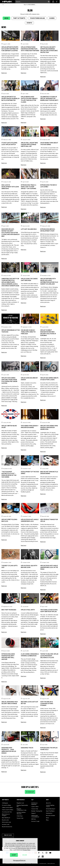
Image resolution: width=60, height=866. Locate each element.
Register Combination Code (21, 809)
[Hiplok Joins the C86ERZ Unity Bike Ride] (30, 267)
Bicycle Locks (5, 820)
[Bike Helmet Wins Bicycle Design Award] (49, 460)
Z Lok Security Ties (7, 812)
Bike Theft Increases (8, 610)
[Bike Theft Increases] (10, 598)
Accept (14, 855)
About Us (48, 803)
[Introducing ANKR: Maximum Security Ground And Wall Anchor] (10, 642)
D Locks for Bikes (6, 805)
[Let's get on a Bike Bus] (30, 218)
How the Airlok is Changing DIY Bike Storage (46, 703)
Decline (24, 855)
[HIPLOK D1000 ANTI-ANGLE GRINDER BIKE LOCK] (30, 508)
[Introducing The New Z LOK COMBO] (49, 173)
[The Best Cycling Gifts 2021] (10, 554)
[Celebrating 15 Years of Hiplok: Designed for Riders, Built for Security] (49, 85)
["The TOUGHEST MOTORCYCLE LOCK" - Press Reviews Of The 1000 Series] (10, 460)
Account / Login (35, 821)
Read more (4, 73)
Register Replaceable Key (22, 806)
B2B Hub (33, 819)
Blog (47, 820)
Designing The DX (27, 748)
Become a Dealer (50, 815)
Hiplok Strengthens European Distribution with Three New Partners (30, 48)
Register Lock (20, 803)
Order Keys (20, 816)
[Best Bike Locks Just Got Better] (30, 690)
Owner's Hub (20, 818)
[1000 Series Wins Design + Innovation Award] (30, 414)
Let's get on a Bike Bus (29, 229)
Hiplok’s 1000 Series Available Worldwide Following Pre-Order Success (9, 380)
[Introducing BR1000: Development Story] (49, 218)
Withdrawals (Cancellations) (35, 816)
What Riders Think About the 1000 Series (49, 143)
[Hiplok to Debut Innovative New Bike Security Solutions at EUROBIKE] (49, 319)
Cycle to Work (34, 806)
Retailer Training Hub (36, 811)
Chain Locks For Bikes (7, 809)
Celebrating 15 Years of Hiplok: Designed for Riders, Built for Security (49, 98)
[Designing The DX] (30, 736)
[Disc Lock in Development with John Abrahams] (10, 173)
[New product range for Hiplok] (49, 508)
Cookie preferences (51, 863)
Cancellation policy (42, 863)
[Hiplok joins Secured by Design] (30, 366)
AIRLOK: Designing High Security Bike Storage (9, 702)
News (47, 817)
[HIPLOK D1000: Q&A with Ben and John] (30, 554)
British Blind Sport (50, 808)
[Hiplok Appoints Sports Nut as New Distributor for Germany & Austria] (10, 36)
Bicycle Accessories (7, 826)
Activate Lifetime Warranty (21, 813)
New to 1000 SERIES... (30, 4)
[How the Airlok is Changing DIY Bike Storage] (49, 690)
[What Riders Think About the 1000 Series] (49, 131)
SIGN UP (31, 792)
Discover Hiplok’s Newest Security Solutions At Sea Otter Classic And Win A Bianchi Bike (10, 232)
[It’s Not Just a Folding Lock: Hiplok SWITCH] (10, 131)
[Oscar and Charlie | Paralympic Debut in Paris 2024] (30, 319)
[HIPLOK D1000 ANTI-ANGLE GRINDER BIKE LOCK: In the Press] (49, 554)
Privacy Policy (26, 850)
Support (33, 813)
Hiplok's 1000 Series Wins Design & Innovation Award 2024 (49, 427)
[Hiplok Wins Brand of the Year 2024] (10, 319)
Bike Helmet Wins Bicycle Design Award (49, 472)
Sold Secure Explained (34, 803)
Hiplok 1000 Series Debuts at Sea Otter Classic (49, 378)
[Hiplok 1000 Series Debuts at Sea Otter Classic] (49, 366)
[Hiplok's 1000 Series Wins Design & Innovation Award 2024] (49, 414)
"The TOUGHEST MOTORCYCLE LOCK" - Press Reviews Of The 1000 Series (8, 474)
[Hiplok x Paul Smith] (30, 598)
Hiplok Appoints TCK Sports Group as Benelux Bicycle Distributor (10, 98)
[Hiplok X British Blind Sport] (10, 414)
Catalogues (5, 803)
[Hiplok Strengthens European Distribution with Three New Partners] (30, 36)
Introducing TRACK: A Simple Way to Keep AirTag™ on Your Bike (28, 186)
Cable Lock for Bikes (7, 807)
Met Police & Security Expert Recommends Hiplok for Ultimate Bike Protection (49, 49)
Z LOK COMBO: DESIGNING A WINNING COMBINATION (30, 655)
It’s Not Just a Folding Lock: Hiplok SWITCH (9, 143)
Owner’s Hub (34, 808)
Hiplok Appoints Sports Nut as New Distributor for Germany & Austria (9, 48)
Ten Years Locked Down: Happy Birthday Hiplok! (49, 610)
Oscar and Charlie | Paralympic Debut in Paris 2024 (28, 331)
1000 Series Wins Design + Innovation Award (29, 426)
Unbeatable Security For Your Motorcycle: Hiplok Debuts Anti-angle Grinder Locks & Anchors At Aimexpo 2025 (10, 282)
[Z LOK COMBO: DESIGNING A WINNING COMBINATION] (30, 642)
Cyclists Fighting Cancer (50, 806)
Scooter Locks (5, 824)
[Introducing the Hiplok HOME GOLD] (49, 736)
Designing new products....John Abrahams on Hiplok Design (8, 750)
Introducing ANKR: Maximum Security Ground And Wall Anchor (8, 656)
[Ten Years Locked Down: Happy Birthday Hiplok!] (49, 598)
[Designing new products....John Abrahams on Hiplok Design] (10, 736)
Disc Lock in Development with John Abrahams (10, 186)
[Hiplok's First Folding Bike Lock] (10, 508)
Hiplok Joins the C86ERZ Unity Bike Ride (29, 279)
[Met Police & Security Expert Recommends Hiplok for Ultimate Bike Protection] (49, 36)
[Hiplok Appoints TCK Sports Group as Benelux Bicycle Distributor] (10, 85)
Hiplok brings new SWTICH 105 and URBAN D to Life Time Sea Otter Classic (29, 99)
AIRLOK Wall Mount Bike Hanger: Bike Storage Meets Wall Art (29, 144)
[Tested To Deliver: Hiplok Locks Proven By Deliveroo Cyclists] (49, 642)
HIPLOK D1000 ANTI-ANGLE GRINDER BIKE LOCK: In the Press (49, 567)
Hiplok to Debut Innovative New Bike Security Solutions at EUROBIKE (48, 332)
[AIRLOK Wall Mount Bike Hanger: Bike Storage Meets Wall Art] (30, 131)
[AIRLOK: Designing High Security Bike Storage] (10, 690)
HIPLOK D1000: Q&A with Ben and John (29, 566)
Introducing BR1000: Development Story (47, 230)
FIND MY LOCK (8, 835)
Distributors (49, 813)
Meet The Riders (50, 811)
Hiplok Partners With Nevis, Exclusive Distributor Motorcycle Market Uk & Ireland (49, 281)
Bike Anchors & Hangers (6, 814)
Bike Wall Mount (6, 817)
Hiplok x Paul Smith (28, 610)
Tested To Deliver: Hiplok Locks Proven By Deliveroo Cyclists (49, 655)
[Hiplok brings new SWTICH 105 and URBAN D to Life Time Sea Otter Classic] (30, 85)
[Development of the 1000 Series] (30, 460)
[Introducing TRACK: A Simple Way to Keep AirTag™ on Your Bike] (30, 173)
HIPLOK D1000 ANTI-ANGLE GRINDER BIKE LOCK (29, 520)
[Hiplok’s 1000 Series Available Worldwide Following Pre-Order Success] (10, 366)
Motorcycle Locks (6, 822)
